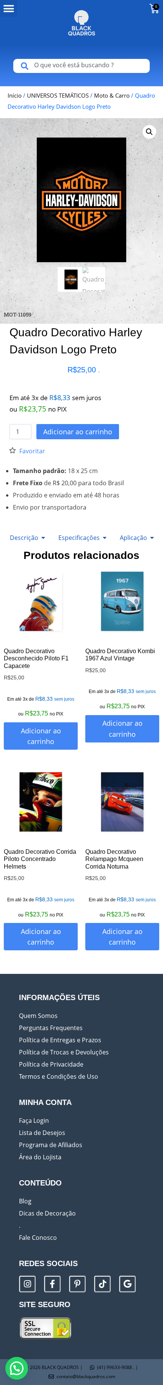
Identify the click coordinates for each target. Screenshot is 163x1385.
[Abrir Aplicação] (152, 537)
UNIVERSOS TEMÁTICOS (58, 95)
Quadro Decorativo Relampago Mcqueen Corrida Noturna (114, 858)
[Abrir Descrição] (43, 537)
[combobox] (81, 66)
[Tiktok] (102, 1284)
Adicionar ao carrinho (77, 431)
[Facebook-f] (52, 1284)
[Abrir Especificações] (105, 537)
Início (15, 95)
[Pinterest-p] (77, 1284)
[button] (8, 8)
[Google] (127, 1284)
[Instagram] (27, 1284)
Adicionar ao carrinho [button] (41, 736)
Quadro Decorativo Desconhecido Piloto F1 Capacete (36, 658)
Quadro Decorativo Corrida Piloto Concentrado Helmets (40, 858)
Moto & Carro (112, 95)
